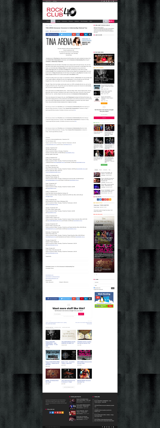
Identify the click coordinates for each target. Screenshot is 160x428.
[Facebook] (102, 1)
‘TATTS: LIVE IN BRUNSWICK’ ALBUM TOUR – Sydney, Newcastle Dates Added (56, 322)
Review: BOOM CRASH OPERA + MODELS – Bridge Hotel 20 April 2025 (53, 363)
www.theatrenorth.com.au (51, 228)
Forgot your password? (98, 289)
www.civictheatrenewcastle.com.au (53, 172)
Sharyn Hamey (96, 207)
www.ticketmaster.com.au (52, 144)
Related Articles (49, 327)
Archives (50, 25)
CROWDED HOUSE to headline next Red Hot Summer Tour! (84, 342)
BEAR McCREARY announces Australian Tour (84, 381)
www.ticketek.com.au (70, 152)
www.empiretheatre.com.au (59, 162)
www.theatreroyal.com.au (51, 236)
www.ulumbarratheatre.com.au (52, 180)
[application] (104, 60)
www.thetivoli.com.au (67, 144)
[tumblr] (90, 34)
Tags (109, 169)
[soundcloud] (111, 1)
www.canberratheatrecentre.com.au (54, 220)
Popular (96, 169)
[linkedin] (86, 34)
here (75, 110)
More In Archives (66, 327)
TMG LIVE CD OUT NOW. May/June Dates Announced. (83, 322)
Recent (100, 169)
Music (48, 31)
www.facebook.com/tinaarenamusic (53, 276)
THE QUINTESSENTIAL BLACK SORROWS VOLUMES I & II (68, 342)
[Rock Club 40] (61, 6)
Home (47, 25)
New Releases (98, 224)
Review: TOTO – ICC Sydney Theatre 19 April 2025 (67, 362)
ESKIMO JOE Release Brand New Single (52, 381)
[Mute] (110, 64)
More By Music (57, 327)
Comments (105, 169)
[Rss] (113, 1)
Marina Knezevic (98, 82)
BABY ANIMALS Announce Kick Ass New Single (84, 362)
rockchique (103, 175)
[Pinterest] (106, 1)
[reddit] (78, 34)
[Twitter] (104, 1)
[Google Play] (109, 1)
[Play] (95, 64)
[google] (74, 34)
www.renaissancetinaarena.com (52, 278)
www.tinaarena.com (49, 275)
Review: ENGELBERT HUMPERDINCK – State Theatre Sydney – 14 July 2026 (52, 344)
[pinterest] (82, 34)
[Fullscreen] (112, 64)
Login (113, 288)
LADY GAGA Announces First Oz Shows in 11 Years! (68, 381)
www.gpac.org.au (49, 196)
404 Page (55, 1)
